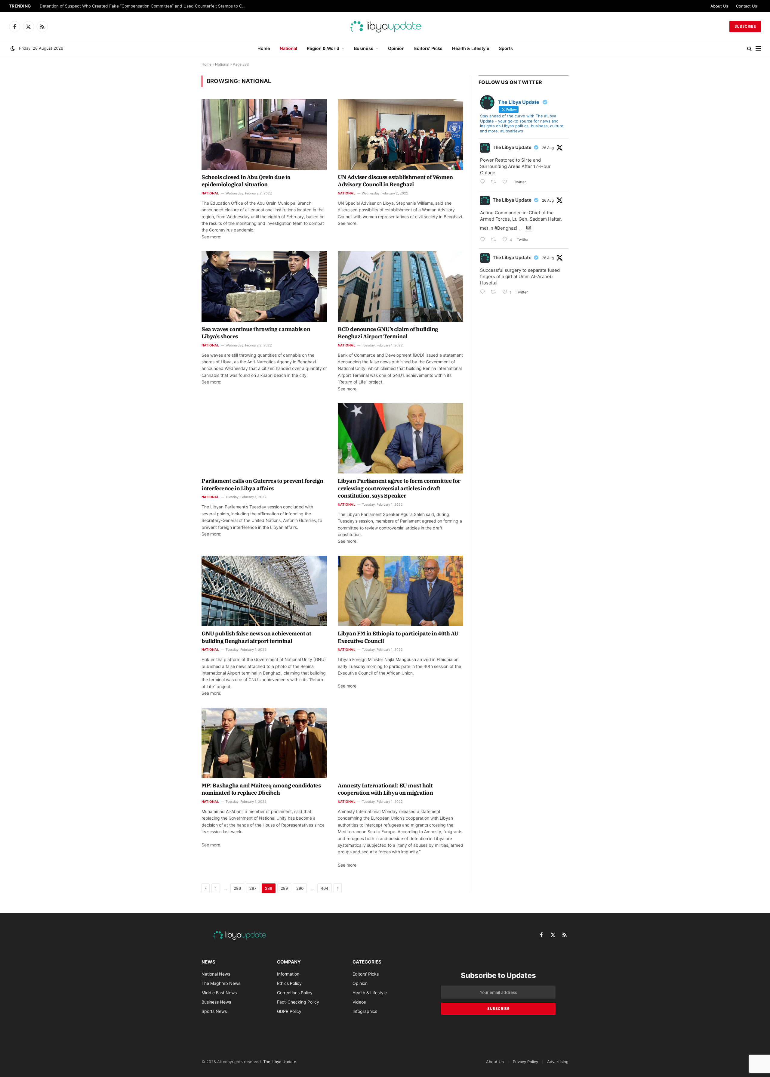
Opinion (396, 48)
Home (263, 48)
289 (284, 888)
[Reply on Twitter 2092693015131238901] (484, 182)
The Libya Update (512, 147)
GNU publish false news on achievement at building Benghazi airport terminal (256, 637)
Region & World (323, 48)
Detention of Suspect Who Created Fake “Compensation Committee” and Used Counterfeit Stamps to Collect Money (145, 6)
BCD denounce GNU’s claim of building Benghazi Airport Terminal (388, 333)
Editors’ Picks (428, 48)
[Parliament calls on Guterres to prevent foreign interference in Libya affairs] (264, 438)
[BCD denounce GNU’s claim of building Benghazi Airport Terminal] (400, 286)
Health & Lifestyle (470, 48)
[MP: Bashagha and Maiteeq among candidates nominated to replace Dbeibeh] (264, 743)
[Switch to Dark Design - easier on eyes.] (12, 48)
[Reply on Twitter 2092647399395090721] (484, 240)
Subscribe (745, 26)
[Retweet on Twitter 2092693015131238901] (495, 182)
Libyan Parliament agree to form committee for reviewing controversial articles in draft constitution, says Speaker (399, 488)
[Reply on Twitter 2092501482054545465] (484, 292)
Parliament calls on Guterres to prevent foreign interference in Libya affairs (262, 484)
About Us (719, 6)
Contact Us (746, 6)
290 (299, 888)
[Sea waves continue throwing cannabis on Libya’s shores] (264, 286)
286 (237, 888)
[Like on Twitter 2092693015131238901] (507, 182)
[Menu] (758, 48)
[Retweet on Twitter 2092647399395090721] (495, 240)
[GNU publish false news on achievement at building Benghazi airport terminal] (264, 591)
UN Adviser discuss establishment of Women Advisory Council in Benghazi (395, 181)
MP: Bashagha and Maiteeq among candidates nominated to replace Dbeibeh (261, 789)
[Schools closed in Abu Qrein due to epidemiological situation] (264, 134)
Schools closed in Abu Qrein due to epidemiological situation (246, 181)
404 (324, 888)
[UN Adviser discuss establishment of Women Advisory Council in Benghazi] (400, 134)
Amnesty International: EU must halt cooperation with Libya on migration (385, 789)
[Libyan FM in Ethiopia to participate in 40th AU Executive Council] (400, 591)
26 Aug (548, 147)
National (288, 48)
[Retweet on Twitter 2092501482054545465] (495, 292)
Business (363, 48)
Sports (506, 48)
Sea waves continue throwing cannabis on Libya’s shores (256, 333)
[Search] (749, 48)
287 (253, 888)
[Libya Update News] (385, 26)
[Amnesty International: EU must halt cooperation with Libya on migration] (400, 743)
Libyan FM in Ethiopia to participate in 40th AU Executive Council (398, 637)
